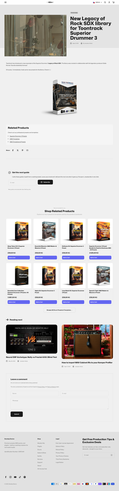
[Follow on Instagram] (10, 477)
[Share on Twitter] (18, 150)
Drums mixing (74, 12)
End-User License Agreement (65, 443)
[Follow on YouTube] (15, 477)
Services (40, 459)
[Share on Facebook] (13, 150)
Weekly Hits (41, 443)
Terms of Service (51, 387)
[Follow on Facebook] (5, 477)
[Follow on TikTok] (20, 477)
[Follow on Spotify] (24, 477)
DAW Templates (15, 139)
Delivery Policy (60, 446)
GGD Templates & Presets (18, 142)
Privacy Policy (41, 387)
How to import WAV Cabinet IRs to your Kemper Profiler (87, 362)
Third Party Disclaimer (62, 459)
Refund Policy (60, 449)
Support (39, 462)
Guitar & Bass (41, 453)
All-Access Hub (42, 469)
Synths (39, 456)
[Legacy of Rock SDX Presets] (59, 97)
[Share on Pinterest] (22, 150)
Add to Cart (12, 257)
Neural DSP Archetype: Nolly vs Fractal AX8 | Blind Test (31, 357)
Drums (39, 449)
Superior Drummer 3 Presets (18, 136)
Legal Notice (59, 462)
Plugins (39, 446)
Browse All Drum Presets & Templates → (59, 310)
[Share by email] (27, 150)
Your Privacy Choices (62, 456)
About (39, 465)
